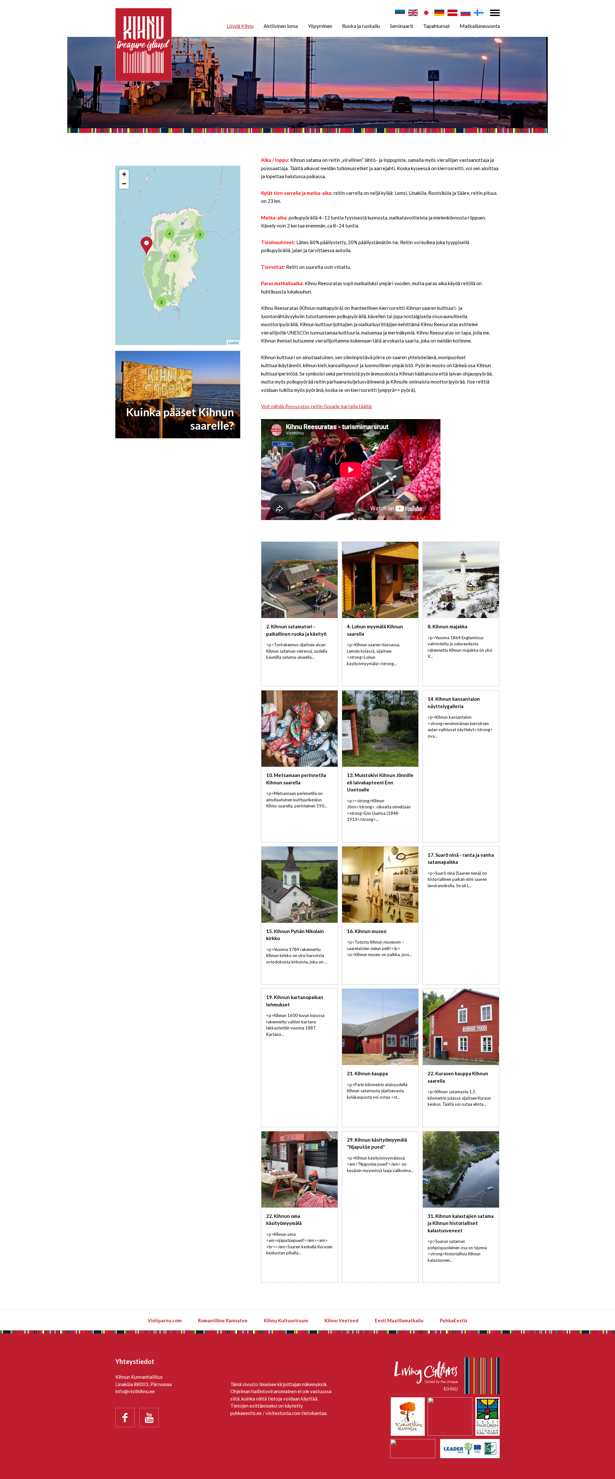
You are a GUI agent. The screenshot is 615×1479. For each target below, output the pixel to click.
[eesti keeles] (400, 13)
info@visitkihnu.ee (135, 1391)
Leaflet (233, 342)
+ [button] (124, 174)
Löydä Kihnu (240, 26)
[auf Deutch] (439, 13)
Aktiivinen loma (281, 26)
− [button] (124, 184)
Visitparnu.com (165, 1320)
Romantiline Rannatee (223, 1320)
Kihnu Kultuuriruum (286, 1320)
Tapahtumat (436, 26)
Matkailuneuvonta (480, 26)
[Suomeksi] (479, 13)
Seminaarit (401, 26)
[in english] (413, 13)
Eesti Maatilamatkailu (399, 1320)
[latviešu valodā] (452, 13)
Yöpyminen (320, 26)
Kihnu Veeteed (341, 1320)
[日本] (426, 13)
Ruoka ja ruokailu (361, 26)
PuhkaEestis (453, 1320)
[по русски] (466, 13)
